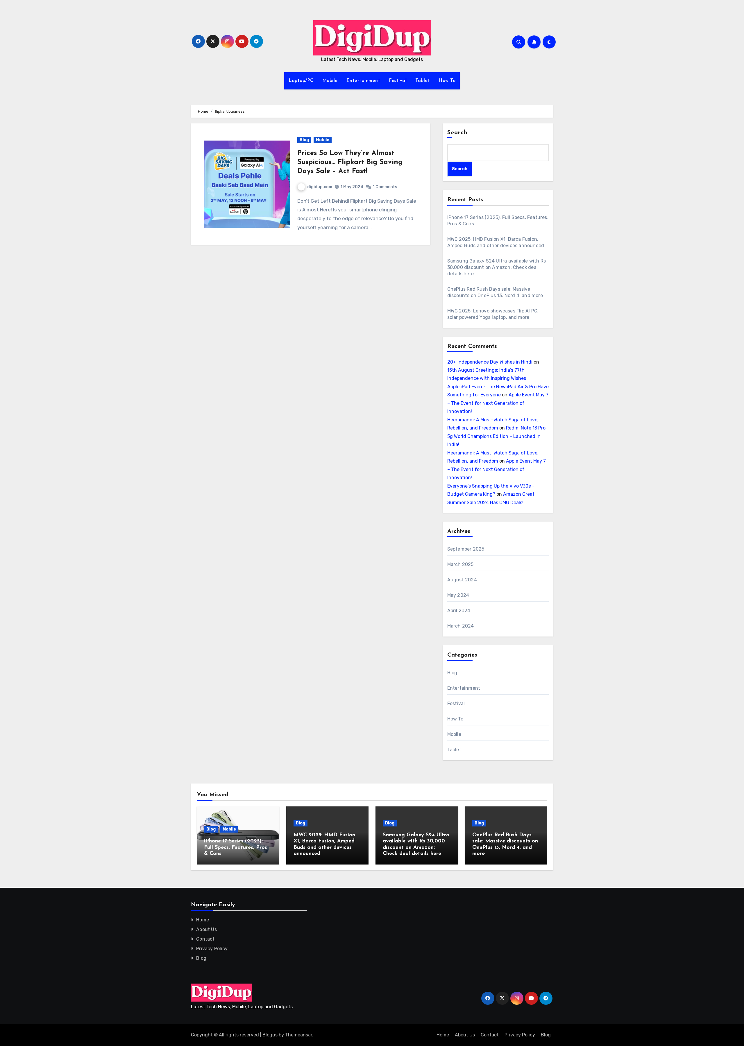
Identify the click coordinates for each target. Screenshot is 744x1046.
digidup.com (319, 186)
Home (202, 920)
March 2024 (460, 626)
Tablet (422, 80)
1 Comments (385, 186)
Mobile (330, 80)
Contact (205, 939)
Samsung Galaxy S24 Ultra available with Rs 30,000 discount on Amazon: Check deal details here (496, 267)
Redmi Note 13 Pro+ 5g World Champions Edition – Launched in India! (498, 436)
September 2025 (465, 549)
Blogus (270, 1035)
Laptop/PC (301, 80)
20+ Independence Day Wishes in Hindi (489, 362)
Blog (304, 139)
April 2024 (459, 610)
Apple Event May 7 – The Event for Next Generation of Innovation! (497, 403)
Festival (398, 80)
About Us (206, 929)
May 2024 (458, 595)
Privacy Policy (212, 948)
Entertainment (363, 80)
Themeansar (298, 1035)
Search (457, 133)
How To (447, 80)
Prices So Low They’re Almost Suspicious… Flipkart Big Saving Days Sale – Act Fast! (350, 162)
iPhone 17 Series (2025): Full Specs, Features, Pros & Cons (235, 847)
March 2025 (460, 564)
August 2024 (462, 580)
